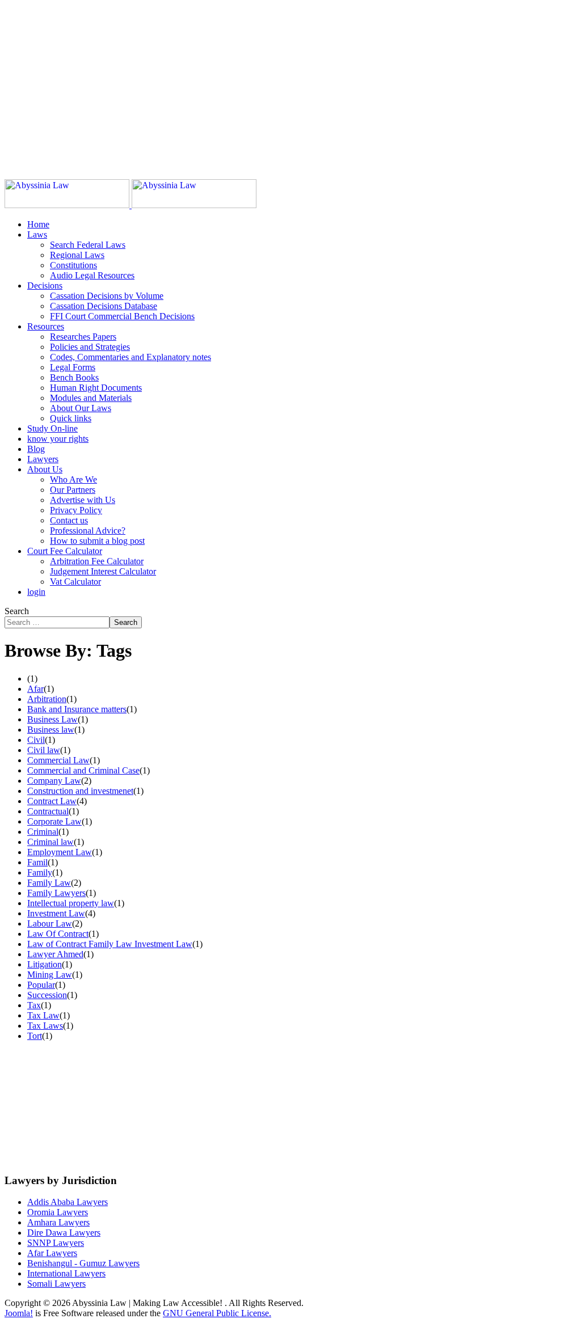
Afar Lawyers (52, 1253)
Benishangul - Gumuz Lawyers (83, 1263)
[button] (37, 234)
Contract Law (52, 801)
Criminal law (50, 842)
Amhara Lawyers (58, 1222)
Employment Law (59, 852)
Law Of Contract (58, 934)
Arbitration (46, 699)
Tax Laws (45, 1025)
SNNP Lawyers (55, 1243)
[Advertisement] (290, 84)
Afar (35, 689)
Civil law (43, 750)
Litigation (44, 964)
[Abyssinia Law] (130, 205)
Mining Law (49, 974)
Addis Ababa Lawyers (67, 1202)
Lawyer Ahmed (55, 954)
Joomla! (19, 1313)
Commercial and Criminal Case (83, 770)
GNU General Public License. (217, 1313)
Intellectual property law (70, 903)
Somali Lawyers (56, 1283)
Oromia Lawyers (57, 1212)
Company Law (54, 780)
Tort (34, 1036)
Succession (47, 995)
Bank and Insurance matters (77, 709)
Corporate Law (54, 821)
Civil (36, 740)
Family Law (49, 882)
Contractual (48, 811)
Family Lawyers (56, 893)
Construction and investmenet (80, 791)
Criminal (42, 831)
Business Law (52, 719)
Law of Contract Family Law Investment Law (109, 944)
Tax (34, 1005)
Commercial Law (58, 760)
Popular (41, 985)
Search (17, 611)
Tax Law (43, 1015)
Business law (50, 729)
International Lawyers (66, 1273)
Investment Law (56, 913)
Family (39, 872)
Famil (37, 862)
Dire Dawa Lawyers (63, 1232)
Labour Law (49, 923)
